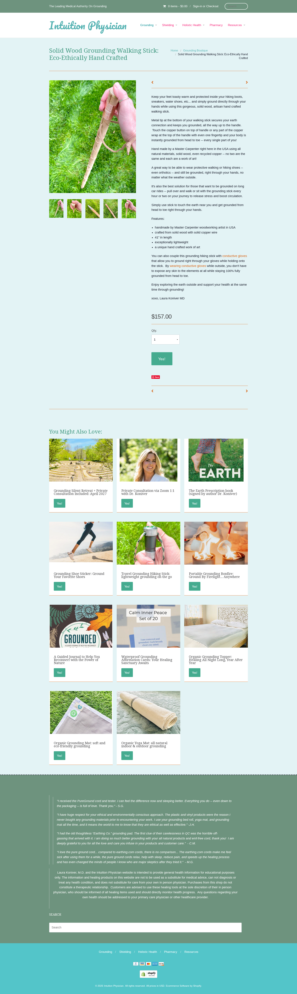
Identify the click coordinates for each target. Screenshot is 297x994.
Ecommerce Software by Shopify (183, 986)
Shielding (168, 25)
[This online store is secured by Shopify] (148, 974)
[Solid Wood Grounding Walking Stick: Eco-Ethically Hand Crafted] (56, 208)
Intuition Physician (87, 25)
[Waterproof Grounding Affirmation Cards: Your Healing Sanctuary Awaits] (148, 641)
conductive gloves (234, 256)
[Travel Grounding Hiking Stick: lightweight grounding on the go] (148, 553)
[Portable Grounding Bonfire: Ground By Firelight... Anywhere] (216, 552)
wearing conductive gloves (188, 266)
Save (157, 377)
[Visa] (142, 964)
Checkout (212, 6)
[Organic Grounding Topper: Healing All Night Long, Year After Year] (216, 627)
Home (174, 50)
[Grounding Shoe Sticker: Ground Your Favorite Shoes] (81, 541)
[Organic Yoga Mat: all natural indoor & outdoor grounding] (148, 714)
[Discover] (161, 964)
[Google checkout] (136, 964)
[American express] (155, 964)
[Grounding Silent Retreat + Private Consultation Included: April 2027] (81, 461)
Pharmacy (216, 25)
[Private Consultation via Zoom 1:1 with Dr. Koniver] (148, 479)
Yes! (161, 358)
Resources (235, 25)
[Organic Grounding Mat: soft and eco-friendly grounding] (81, 732)
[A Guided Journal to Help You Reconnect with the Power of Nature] (81, 645)
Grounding (146, 25)
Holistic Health (191, 25)
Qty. (154, 330)
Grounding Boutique (195, 50)
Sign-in (197, 6)
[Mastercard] (148, 964)
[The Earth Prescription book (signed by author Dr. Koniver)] (216, 479)
